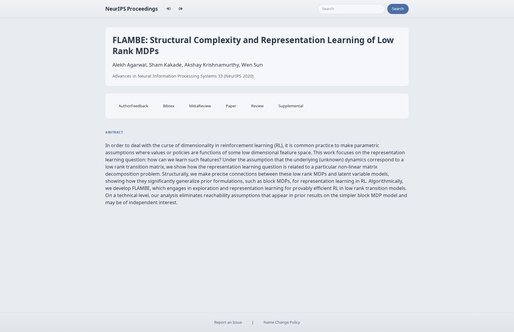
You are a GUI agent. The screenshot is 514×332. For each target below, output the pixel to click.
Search (398, 8)
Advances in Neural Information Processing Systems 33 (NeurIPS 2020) (182, 76)
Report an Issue (228, 322)
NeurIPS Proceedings (131, 8)
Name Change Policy (282, 322)
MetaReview (200, 105)
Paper (231, 105)
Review (257, 105)
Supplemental (290, 105)
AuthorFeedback (133, 105)
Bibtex (168, 105)
